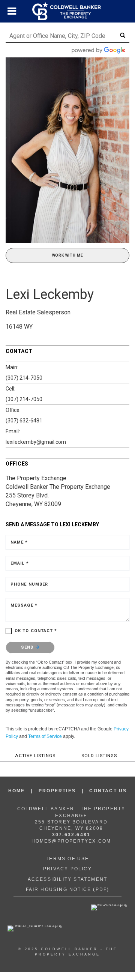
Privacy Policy (67, 868)
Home (16, 790)
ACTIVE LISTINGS (35, 755)
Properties (57, 790)
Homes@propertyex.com (71, 841)
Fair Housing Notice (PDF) (68, 889)
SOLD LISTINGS (99, 755)
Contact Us (108, 790)
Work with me (67, 255)
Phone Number (29, 584)
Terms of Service (45, 736)
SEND (28, 647)
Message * (24, 605)
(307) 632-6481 (24, 421)
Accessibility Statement (68, 879)
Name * (19, 542)
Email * (19, 563)
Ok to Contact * (36, 630)
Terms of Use (67, 858)
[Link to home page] (67, 11)
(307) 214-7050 (24, 378)
